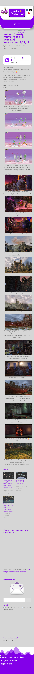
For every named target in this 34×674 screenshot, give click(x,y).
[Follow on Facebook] (27, 10)
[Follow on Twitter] (30, 10)
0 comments (13, 48)
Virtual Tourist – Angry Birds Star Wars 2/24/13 (21, 482)
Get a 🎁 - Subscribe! (18, 12)
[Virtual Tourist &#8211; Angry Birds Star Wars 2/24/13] (21, 475)
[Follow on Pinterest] (29, 13)
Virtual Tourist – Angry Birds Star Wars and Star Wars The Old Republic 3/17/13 (8, 483)
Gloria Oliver (8, 46)
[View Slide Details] (12, 620)
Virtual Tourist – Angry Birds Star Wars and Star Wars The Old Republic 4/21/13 (8, 507)
